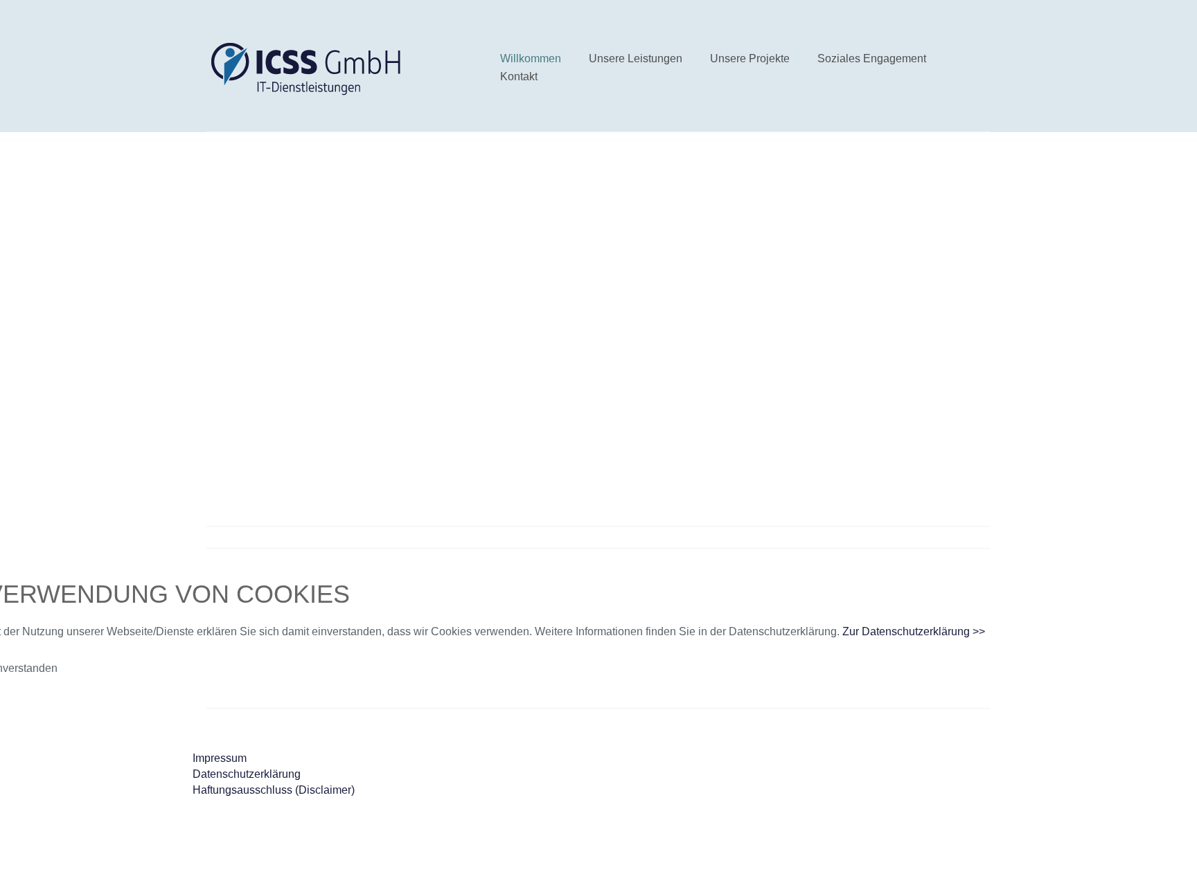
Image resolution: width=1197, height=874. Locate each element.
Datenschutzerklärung (247, 774)
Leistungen (641, 410)
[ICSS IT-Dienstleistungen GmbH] (309, 71)
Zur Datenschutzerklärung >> (913, 631)
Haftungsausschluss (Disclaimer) (274, 790)
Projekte (713, 410)
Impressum (220, 758)
